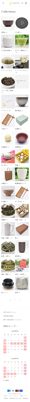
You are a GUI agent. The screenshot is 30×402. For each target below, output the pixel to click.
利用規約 (6, 398)
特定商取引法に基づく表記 (15, 398)
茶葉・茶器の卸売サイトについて (12, 319)
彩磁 (16, 165)
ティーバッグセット (21, 70)
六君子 (3, 129)
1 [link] (10, 299)
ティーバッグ (5, 70)
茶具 (16, 292)
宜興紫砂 (18, 147)
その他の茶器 (5, 50)
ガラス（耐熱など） (21, 50)
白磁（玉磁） (5, 238)
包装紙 (17, 129)
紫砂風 (17, 256)
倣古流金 (18, 110)
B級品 (3, 32)
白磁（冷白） (19, 220)
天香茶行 (14, 393)
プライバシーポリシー (14, 395)
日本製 (3, 201)
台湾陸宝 (4, 147)
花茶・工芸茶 (19, 274)
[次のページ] (19, 300)
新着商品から (19, 183)
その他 (17, 32)
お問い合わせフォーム (9, 312)
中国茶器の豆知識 (8, 316)
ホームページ (21, 81)
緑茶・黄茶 (5, 274)
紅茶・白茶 (5, 256)
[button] (3, 3)
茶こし (3, 292)
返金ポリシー (23, 395)
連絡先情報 (25, 398)
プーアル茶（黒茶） (7, 91)
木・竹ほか (18, 201)
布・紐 (3, 165)
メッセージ (5, 110)
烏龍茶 (3, 220)
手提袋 (3, 183)
